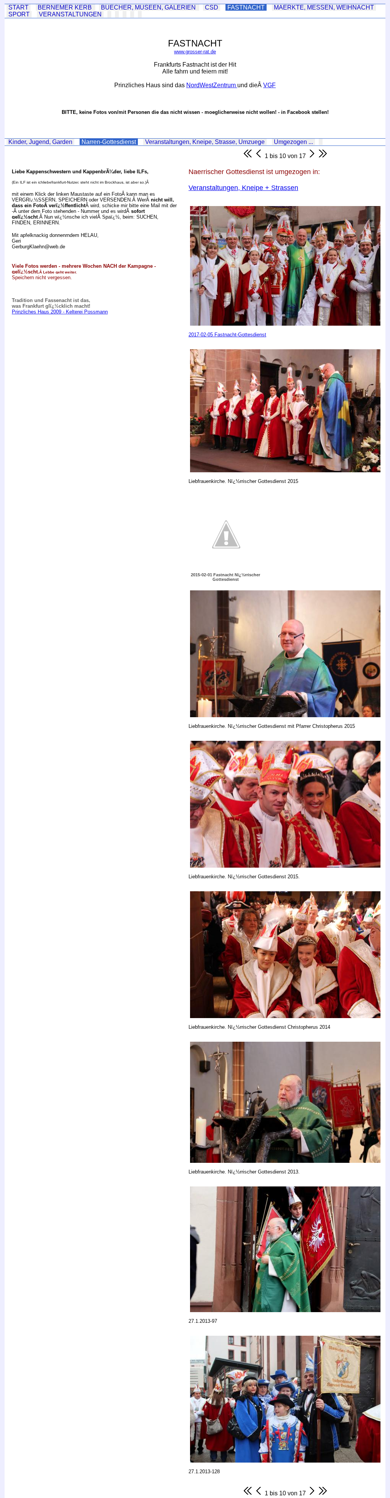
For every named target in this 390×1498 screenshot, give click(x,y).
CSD (211, 7)
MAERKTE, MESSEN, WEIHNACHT (324, 7)
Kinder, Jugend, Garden (40, 142)
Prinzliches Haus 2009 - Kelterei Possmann (60, 312)
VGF (269, 85)
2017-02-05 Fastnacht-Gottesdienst (227, 334)
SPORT (19, 14)
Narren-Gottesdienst (109, 142)
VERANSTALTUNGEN (70, 14)
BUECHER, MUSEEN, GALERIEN (149, 7)
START (18, 7)
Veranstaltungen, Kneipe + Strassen (243, 188)
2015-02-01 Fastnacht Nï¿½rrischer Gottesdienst (225, 577)
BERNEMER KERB (65, 7)
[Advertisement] (63, 368)
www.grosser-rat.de (195, 51)
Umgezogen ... (293, 142)
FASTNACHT (246, 7)
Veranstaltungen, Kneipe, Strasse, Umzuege (205, 142)
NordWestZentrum (211, 85)
